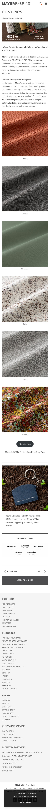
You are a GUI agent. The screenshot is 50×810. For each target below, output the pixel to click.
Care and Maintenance (13, 644)
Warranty (7, 650)
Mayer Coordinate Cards (14, 641)
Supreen (6, 682)
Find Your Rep (9, 734)
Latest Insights (25, 580)
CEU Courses (8, 654)
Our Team (7, 707)
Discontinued (9, 626)
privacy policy (29, 796)
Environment (8, 710)
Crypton (6, 673)
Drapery (6, 617)
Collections (8, 607)
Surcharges (8, 663)
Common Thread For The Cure (17, 756)
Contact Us (8, 731)
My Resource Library (12, 767)
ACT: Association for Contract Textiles (22, 752)
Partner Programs (11, 638)
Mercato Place (9, 763)
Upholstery (7, 610)
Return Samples (10, 689)
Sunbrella (7, 679)
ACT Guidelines (9, 660)
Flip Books (7, 657)
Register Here (25, 444)
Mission (6, 700)
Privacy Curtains (10, 620)
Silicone (6, 670)
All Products (8, 604)
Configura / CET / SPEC (13, 760)
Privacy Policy (9, 741)
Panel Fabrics (8, 613)
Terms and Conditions (13, 737)
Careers (6, 719)
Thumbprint (8, 771)
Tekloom (6, 685)
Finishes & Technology (13, 666)
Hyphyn (5, 676)
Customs (6, 623)
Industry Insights (10, 716)
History (5, 704)
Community (7, 713)
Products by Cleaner (12, 647)
